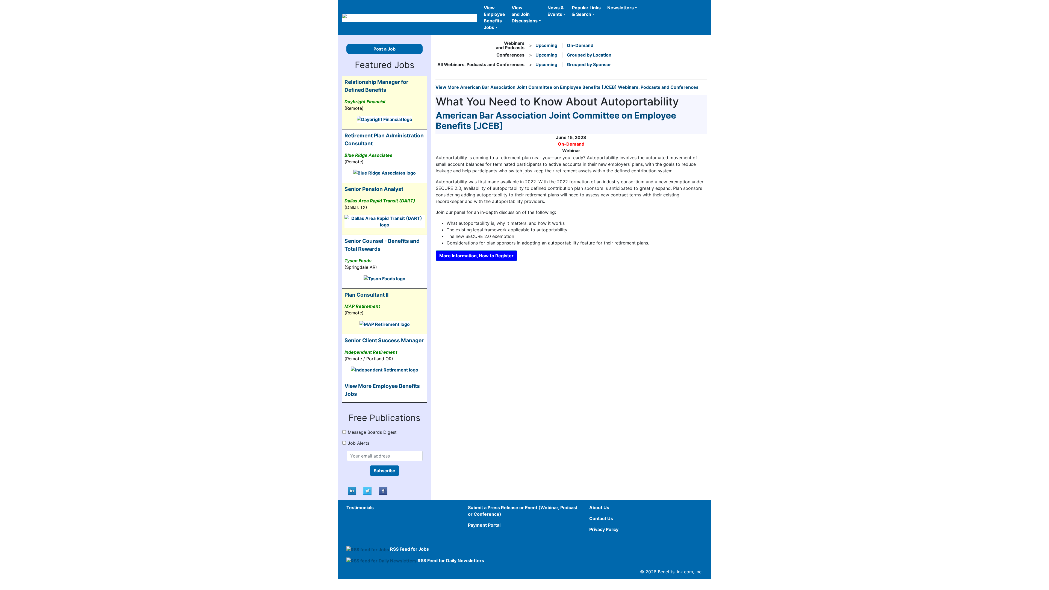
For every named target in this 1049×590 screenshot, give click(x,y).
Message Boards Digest (372, 432)
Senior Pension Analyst (373, 189)
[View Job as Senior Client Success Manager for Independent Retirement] (384, 369)
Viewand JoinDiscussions (525, 14)
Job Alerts (358, 443)
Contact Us (601, 518)
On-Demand (580, 45)
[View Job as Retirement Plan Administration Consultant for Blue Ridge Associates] (384, 172)
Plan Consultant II (366, 294)
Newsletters (620, 7)
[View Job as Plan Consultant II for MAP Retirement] (385, 323)
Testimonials (360, 507)
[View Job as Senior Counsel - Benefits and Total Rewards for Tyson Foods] (384, 278)
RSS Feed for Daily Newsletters (451, 560)
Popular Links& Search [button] (586, 11)
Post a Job (384, 49)
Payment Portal (484, 525)
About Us (599, 507)
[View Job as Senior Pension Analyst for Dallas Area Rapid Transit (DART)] (384, 221)
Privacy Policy (603, 529)
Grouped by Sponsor (589, 64)
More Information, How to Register (476, 255)
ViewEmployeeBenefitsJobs (494, 17)
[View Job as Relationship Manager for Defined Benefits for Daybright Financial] (384, 119)
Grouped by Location (589, 55)
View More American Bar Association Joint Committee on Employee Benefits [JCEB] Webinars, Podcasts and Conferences (567, 87)
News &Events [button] (555, 11)
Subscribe (384, 470)
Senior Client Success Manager (384, 340)
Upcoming (546, 45)
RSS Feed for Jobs (409, 549)
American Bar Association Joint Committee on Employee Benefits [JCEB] (556, 120)
